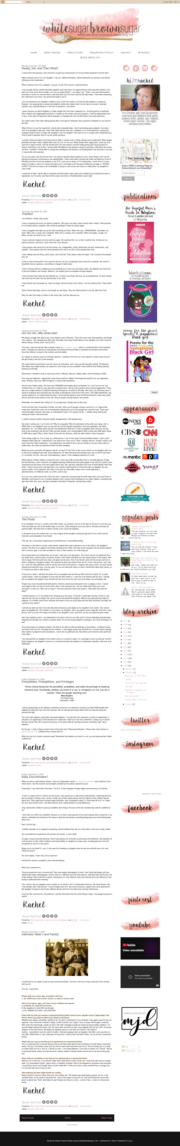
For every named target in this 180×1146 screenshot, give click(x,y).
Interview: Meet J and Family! (40, 934)
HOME (34, 52)
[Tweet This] (48, 197)
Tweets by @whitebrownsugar (131, 730)
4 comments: (84, 505)
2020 (125, 625)
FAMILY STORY (75, 52)
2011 (125, 658)
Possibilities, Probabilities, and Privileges (48, 681)
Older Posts (106, 1118)
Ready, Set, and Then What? (40, 68)
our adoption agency (71, 347)
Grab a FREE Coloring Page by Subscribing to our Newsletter (137, 167)
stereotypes (48, 202)
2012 (125, 654)
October (129, 704)
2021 (125, 621)
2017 (125, 636)
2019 (125, 628)
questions (39, 202)
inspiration (32, 765)
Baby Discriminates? (35, 776)
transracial (54, 508)
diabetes (38, 322)
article (30, 923)
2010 (125, 662)
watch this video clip (29, 732)
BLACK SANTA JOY (90, 57)
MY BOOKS (144, 52)
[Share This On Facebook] (44, 197)
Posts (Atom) (72, 1125)
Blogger (130, 1141)
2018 (125, 632)
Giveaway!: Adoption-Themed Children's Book (142, 527)
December (129, 669)
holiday (45, 322)
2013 (125, 651)
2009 (125, 666)
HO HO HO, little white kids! (39, 333)
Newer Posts (28, 1118)
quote (39, 765)
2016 (125, 640)
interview (31, 1109)
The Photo (28, 519)
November (130, 673)
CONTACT (125, 52)
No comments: (85, 200)
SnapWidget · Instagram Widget (151, 794)
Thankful (27, 214)
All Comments (129, 1051)
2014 (125, 647)
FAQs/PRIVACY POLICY (101, 52)
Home (67, 1118)
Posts (126, 1047)
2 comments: (84, 920)
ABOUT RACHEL (52, 52)
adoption (31, 202)
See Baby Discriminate (84, 781)
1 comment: (84, 668)
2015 (125, 643)
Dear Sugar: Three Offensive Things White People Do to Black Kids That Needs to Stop (145, 560)
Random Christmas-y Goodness (142, 587)
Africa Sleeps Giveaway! (140, 574)
